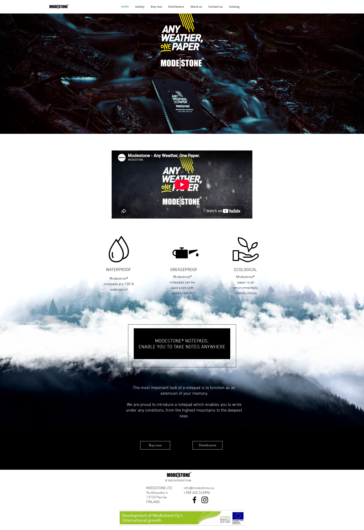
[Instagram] (204, 499)
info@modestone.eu (199, 488)
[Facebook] (194, 499)
